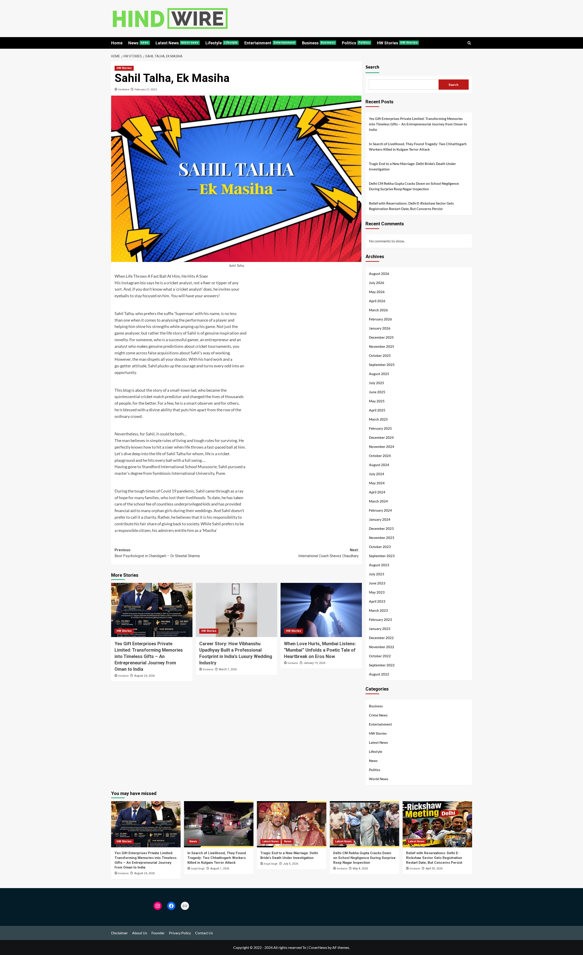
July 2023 (376, 574)
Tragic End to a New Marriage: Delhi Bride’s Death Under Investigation (412, 166)
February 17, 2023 (146, 89)
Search (372, 67)
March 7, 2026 (228, 669)
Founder (158, 933)
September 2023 (382, 556)
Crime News (378, 715)
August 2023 (379, 565)
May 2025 (377, 401)
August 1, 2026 (219, 868)
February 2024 (380, 510)
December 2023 (381, 528)
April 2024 (377, 492)
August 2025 (379, 374)
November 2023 (381, 538)
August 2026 (379, 274)
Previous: (157, 553)
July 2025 (376, 383)
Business (318, 43)
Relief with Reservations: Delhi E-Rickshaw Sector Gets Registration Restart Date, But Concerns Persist (411, 206)
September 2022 (382, 665)
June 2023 (377, 583)
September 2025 (382, 365)
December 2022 (381, 638)
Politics (356, 43)
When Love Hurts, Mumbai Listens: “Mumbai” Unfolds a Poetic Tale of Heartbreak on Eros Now (320, 650)
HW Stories (397, 43)
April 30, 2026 (434, 868)
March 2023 (378, 610)
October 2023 (380, 547)
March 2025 (378, 419)
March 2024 (378, 501)
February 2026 (380, 319)
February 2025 (380, 428)
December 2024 (381, 437)
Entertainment (269, 43)
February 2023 (380, 619)
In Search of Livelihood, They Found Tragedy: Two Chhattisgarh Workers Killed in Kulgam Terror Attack (418, 146)
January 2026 (379, 328)
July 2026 (376, 283)
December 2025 (381, 337)
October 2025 (380, 355)
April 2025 (377, 410)
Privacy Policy (180, 933)
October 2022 (380, 656)
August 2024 (379, 465)
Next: (328, 553)
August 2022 (379, 674)
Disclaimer (119, 933)
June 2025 (377, 392)
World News (378, 779)
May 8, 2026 (360, 868)
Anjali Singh (198, 869)
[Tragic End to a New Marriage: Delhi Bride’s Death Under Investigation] (291, 824)
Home (117, 43)
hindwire (123, 89)
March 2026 (378, 310)
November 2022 (381, 647)
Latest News (177, 43)
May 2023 (377, 592)
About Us (139, 933)
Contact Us (204, 933)
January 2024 (379, 519)
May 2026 (377, 292)
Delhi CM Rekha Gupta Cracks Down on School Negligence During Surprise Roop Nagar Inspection (414, 186)
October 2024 (380, 456)
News (138, 43)
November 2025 (381, 346)
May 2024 (377, 483)
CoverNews (318, 947)
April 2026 (377, 301)
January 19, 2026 (314, 663)
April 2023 (377, 601)
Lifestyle (221, 43)
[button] (469, 43)
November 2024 (381, 446)
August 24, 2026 (144, 675)
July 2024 (376, 474)
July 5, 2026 (290, 863)
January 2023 (379, 629)
